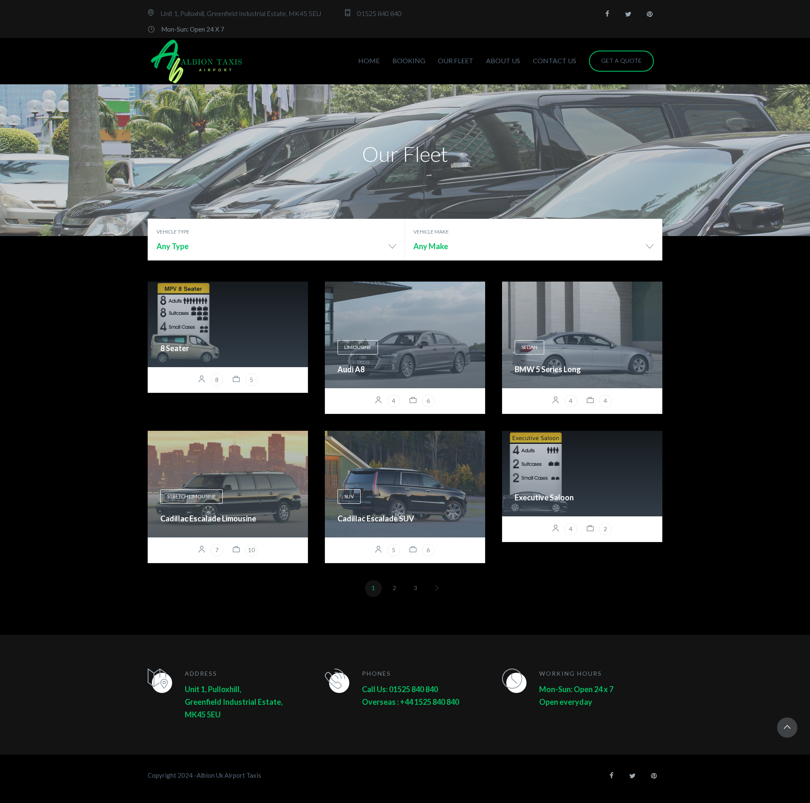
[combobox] (276, 249)
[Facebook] (607, 13)
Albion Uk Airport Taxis (229, 775)
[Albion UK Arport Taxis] (197, 61)
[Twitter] (628, 13)
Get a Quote (621, 60)
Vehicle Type (173, 231)
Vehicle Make (431, 231)
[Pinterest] (649, 13)
